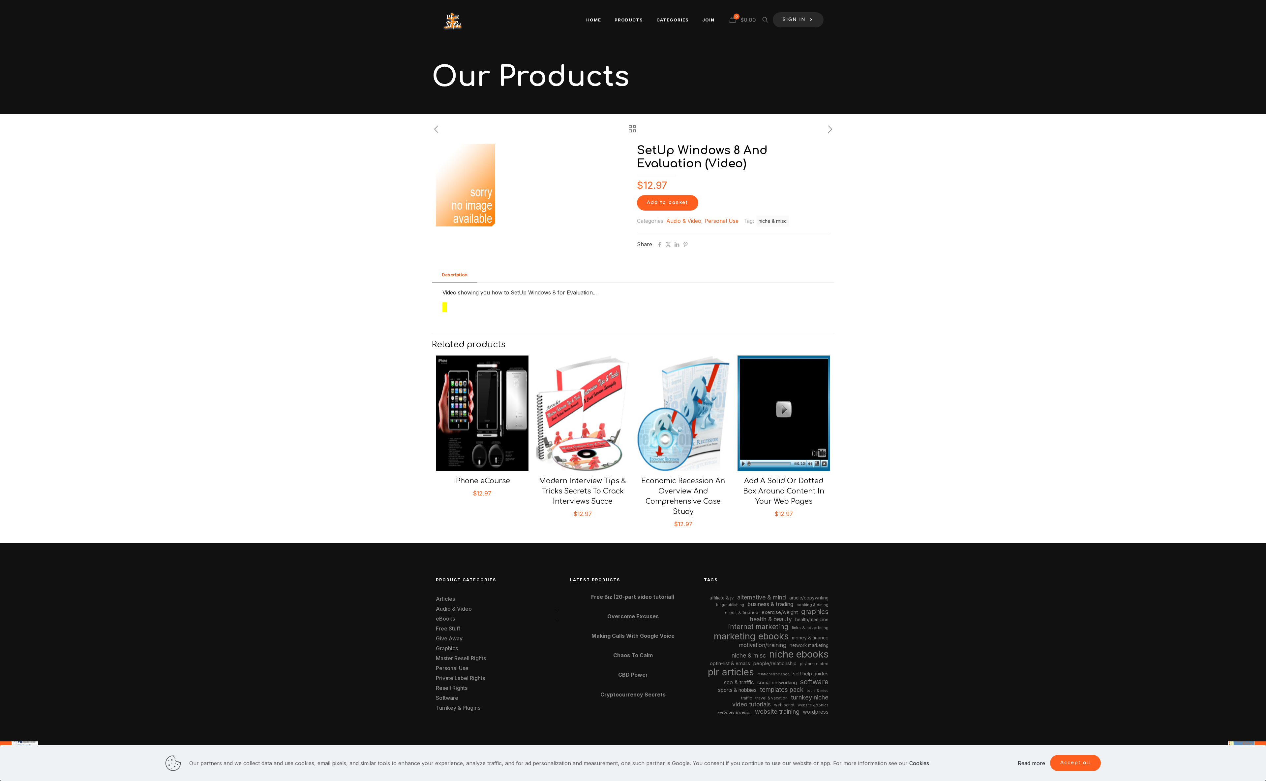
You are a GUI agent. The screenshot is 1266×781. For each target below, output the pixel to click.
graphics (815, 611)
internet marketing (758, 627)
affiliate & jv (721, 597)
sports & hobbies (737, 690)
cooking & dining (813, 604)
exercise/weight (780, 612)
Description (454, 274)
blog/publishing (730, 605)
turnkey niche (810, 697)
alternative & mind (761, 597)
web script (784, 705)
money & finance (810, 637)
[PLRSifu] (452, 20)
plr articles (731, 672)
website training (777, 711)
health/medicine (812, 619)
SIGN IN (794, 19)
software (814, 682)
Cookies (919, 763)
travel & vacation (771, 698)
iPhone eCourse (482, 481)
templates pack (781, 690)
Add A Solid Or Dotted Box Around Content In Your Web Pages (783, 491)
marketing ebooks (751, 636)
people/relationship (775, 663)
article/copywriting (809, 597)
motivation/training (762, 645)
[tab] (454, 274)
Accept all (1075, 762)
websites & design (735, 712)
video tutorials (751, 704)
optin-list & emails (730, 663)
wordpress (816, 712)
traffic (746, 698)
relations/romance (773, 674)
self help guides (811, 673)
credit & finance (741, 612)
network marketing (809, 645)
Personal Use (721, 221)
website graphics (813, 705)
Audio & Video (683, 221)
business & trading (770, 604)
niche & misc (773, 221)
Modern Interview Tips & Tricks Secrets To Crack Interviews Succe (582, 491)
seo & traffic (739, 682)
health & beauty (771, 619)
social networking (777, 683)
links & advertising (810, 627)
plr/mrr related (814, 663)
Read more (1031, 763)
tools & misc (818, 690)
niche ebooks (799, 654)
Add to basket (667, 202)
